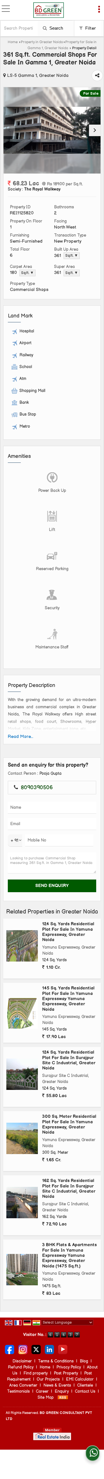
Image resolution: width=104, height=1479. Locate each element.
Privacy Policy (68, 1367)
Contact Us (85, 1391)
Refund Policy (21, 1367)
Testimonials (18, 1391)
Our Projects (48, 1379)
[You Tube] (62, 1349)
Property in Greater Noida (42, 42)
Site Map (46, 1397)
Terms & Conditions (56, 1361)
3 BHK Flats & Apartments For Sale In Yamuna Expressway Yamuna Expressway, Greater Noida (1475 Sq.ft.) (69, 1255)
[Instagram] (22, 1349)
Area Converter (23, 1385)
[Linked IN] (49, 1349)
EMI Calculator (80, 1379)
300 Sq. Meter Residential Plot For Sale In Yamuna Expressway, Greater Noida (69, 1124)
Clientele (85, 1385)
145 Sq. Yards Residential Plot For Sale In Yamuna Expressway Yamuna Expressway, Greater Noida (68, 998)
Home (13, 42)
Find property (35, 1373)
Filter (90, 28)
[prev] (9, 130)
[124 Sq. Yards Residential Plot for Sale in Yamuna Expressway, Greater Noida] (22, 946)
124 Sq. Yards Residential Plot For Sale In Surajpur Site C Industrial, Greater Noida (68, 1060)
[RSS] (63, 1397)
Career (42, 1391)
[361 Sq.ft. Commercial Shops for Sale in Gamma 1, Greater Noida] (52, 130)
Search (55, 28)
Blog (84, 1361)
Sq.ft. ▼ (71, 256)
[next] (95, 130)
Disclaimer (22, 1361)
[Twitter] (36, 1349)
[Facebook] (9, 1349)
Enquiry (62, 1391)
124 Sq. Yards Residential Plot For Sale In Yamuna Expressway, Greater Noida (68, 932)
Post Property (66, 1373)
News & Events (57, 1385)
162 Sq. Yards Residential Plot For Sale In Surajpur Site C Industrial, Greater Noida (68, 1188)
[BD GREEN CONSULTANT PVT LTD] (48, 10)
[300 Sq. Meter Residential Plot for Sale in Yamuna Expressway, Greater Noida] (22, 1138)
